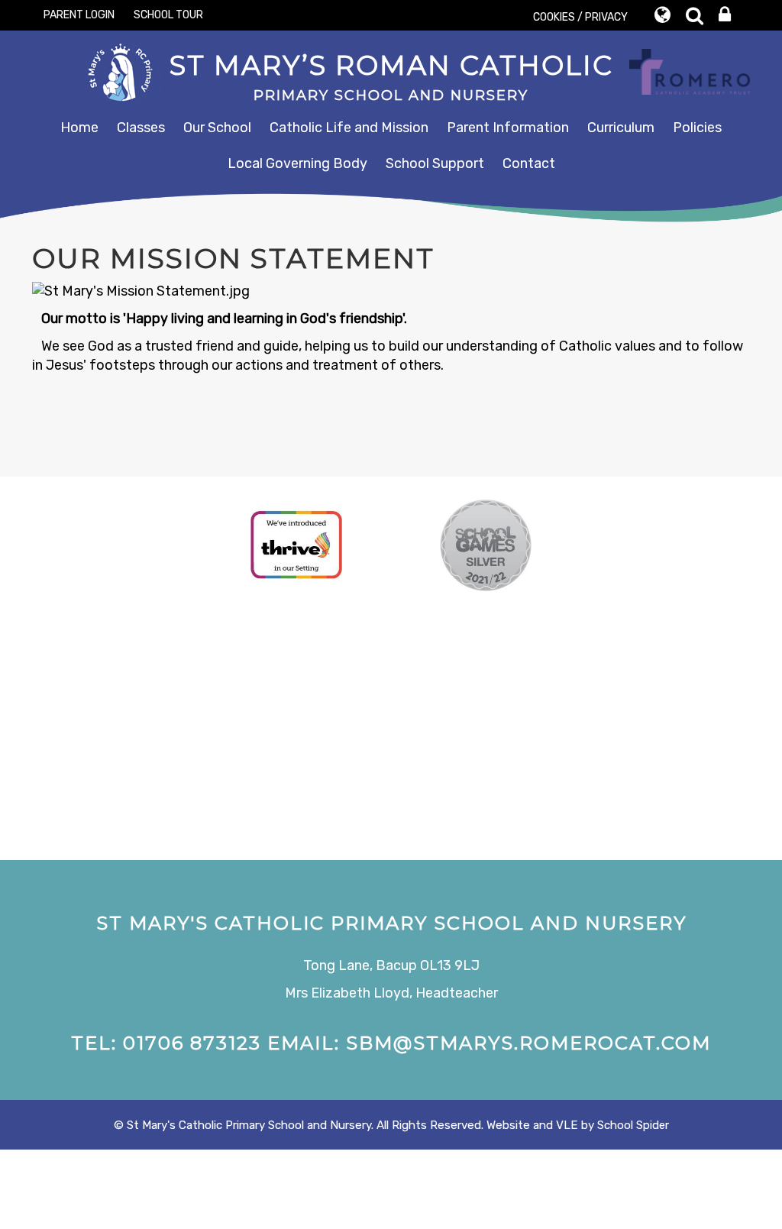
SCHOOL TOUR (168, 14)
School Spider (633, 1125)
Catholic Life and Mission (349, 127)
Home (79, 127)
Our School (217, 127)
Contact (528, 163)
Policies (697, 127)
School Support (435, 163)
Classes (141, 127)
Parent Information (508, 127)
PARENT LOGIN (79, 14)
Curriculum (620, 127)
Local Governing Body (297, 163)
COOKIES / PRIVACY (580, 17)
